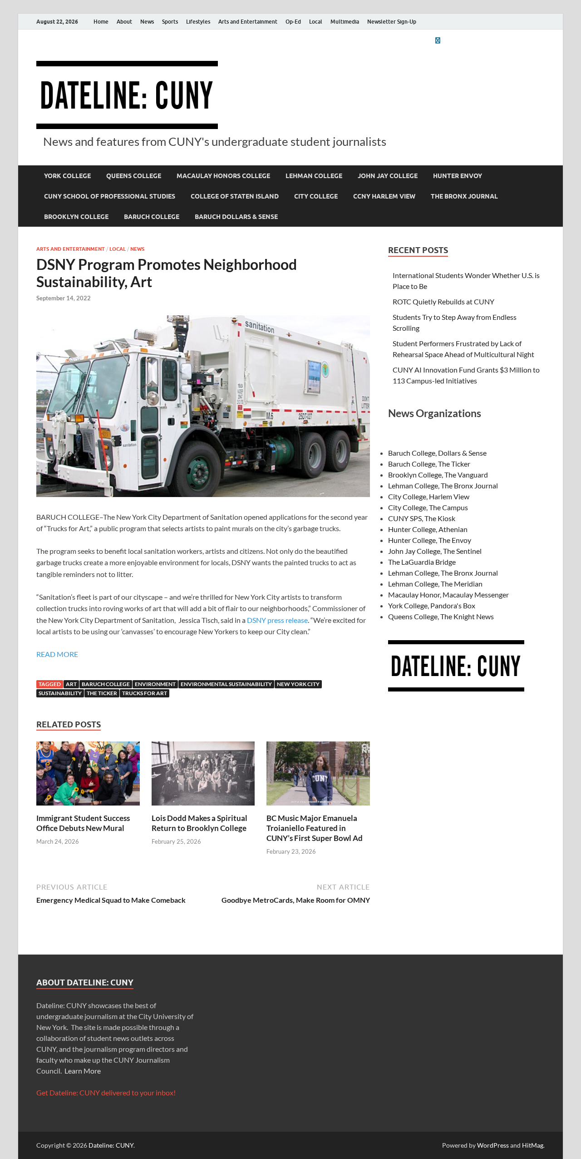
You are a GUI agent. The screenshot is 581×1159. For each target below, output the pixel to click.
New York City (298, 684)
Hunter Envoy (457, 175)
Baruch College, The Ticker (429, 463)
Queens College (133, 175)
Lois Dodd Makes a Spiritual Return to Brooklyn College (199, 823)
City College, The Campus (428, 507)
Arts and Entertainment (247, 21)
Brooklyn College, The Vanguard (438, 474)
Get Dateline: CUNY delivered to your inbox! (106, 1092)
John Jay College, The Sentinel (435, 551)
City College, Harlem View (428, 496)
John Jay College (388, 175)
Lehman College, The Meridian (435, 583)
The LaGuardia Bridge (422, 561)
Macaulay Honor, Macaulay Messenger (448, 594)
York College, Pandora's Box (431, 605)
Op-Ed (293, 21)
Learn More (82, 1070)
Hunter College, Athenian (428, 529)
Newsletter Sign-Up (391, 21)
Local (315, 21)
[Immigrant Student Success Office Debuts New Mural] (88, 776)
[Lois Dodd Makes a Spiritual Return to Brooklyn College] (203, 776)
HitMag (532, 1145)
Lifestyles (198, 21)
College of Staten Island (235, 196)
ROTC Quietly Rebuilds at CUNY (443, 301)
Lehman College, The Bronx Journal (443, 485)
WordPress (493, 1145)
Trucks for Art (144, 693)
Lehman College (314, 175)
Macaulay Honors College (223, 175)
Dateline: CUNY (111, 1145)
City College (316, 196)
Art (71, 684)
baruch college (106, 684)
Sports (170, 21)
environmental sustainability (226, 684)
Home (101, 21)
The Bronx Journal (464, 196)
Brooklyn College (76, 216)
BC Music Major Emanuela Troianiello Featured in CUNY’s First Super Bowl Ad (314, 828)
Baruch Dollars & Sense (236, 216)
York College (67, 175)
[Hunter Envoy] (437, 40)
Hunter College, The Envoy (429, 540)
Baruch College (151, 216)
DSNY (256, 620)
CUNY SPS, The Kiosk (421, 518)
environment (155, 684)
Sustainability (60, 693)
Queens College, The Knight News (441, 616)
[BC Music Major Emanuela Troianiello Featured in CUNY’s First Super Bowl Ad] (318, 776)
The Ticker (102, 693)
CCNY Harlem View (384, 196)
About (124, 21)
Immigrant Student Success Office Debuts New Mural (83, 823)
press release (287, 620)
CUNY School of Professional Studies (109, 196)
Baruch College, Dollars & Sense (437, 452)
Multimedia (344, 21)
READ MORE (57, 654)
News (147, 21)
